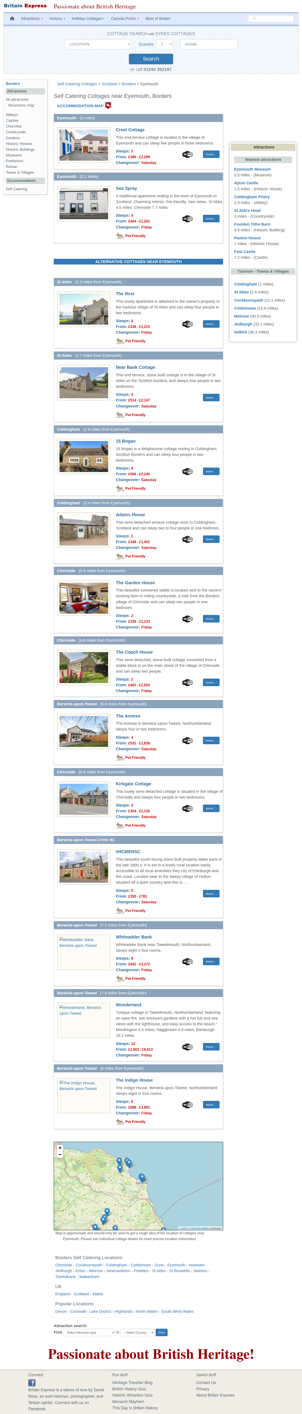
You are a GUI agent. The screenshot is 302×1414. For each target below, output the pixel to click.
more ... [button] (211, 154)
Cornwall (78, 1311)
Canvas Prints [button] (124, 18)
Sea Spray (126, 188)
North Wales (147, 1311)
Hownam (197, 1265)
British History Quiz (129, 1388)
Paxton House (247, 238)
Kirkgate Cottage (133, 783)
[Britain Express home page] (25, 6)
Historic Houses (19, 144)
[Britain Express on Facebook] (31, 1382)
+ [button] (60, 1148)
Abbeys (12, 115)
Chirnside (63, 1265)
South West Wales (177, 1311)
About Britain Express (215, 1395)
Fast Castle (244, 251)
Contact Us (206, 1382)
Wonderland (128, 1004)
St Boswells (179, 1271)
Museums (14, 155)
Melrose (96, 1271)
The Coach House (134, 652)
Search (151, 59)
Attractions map (21, 105)
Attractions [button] (31, 18)
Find (58, 1332)
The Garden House (135, 582)
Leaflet (183, 1228)
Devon (61, 1311)
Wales (97, 1294)
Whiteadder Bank (134, 936)
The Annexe (128, 716)
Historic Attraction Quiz (132, 1395)
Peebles (141, 1271)
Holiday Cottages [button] (87, 18)
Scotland (109, 84)
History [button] (56, 18)
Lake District (100, 1311)
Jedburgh (63, 1271)
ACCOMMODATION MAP (80, 106)
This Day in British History (135, 1407)
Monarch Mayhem (128, 1401)
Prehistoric (15, 161)
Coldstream (141, 1265)
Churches (14, 126)
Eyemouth (176, 1265)
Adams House (130, 514)
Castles (12, 120)
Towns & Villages (20, 172)
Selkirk (240, 332)
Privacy (202, 1388)
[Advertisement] (25, 266)
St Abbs (159, 1271)
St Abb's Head (247, 210)
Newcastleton (118, 1271)
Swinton (200, 1271)
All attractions (17, 99)
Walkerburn (89, 1277)
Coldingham (116, 1265)
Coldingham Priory (252, 197)
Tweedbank (65, 1277)
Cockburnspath (89, 1265)
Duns (159, 1265)
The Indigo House (134, 1080)
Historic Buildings (20, 149)
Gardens (13, 138)
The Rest (125, 293)
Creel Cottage (130, 129)
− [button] (60, 1154)
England (62, 1294)
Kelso (80, 1271)
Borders (129, 84)
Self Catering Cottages (77, 84)
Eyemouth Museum (252, 169)
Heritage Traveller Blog (132, 1382)
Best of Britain (158, 18)
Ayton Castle (246, 183)
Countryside (16, 132)
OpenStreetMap (199, 1228)
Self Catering (16, 189)
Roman (11, 167)
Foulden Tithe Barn (252, 224)
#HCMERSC (128, 851)
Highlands (123, 1311)
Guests (147, 44)
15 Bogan (126, 441)
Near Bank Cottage (135, 367)
